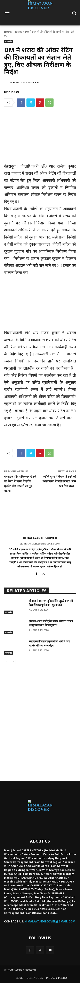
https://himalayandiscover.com (40, 543)
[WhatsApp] (49, 102)
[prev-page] (6, 661)
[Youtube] (50, 950)
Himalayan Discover (26, 82)
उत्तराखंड (18, 31)
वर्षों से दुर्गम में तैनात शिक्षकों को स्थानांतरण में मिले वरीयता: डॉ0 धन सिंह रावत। (59, 481)
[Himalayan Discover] (6, 83)
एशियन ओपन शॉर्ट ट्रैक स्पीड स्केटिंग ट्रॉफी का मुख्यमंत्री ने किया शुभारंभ (51, 623)
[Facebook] (21, 102)
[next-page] (13, 661)
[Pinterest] (40, 102)
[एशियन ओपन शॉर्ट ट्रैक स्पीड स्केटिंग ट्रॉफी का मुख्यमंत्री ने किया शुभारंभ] (15, 626)
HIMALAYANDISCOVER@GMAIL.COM (50, 921)
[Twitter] (30, 102)
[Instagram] (40, 950)
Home (8, 31)
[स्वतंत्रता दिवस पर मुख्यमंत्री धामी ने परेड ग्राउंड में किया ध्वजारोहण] (15, 647)
